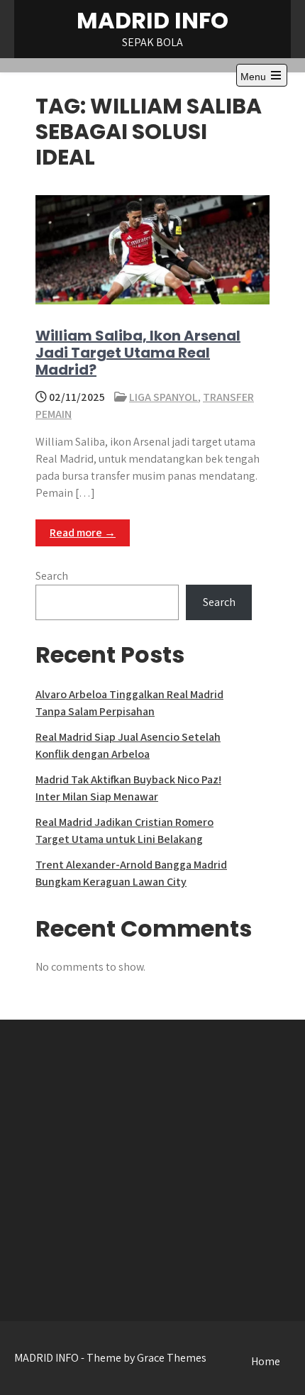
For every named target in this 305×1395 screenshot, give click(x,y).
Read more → (83, 532)
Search (51, 575)
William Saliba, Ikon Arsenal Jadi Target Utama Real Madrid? (137, 353)
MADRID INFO (152, 20)
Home (265, 1361)
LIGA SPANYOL (163, 397)
